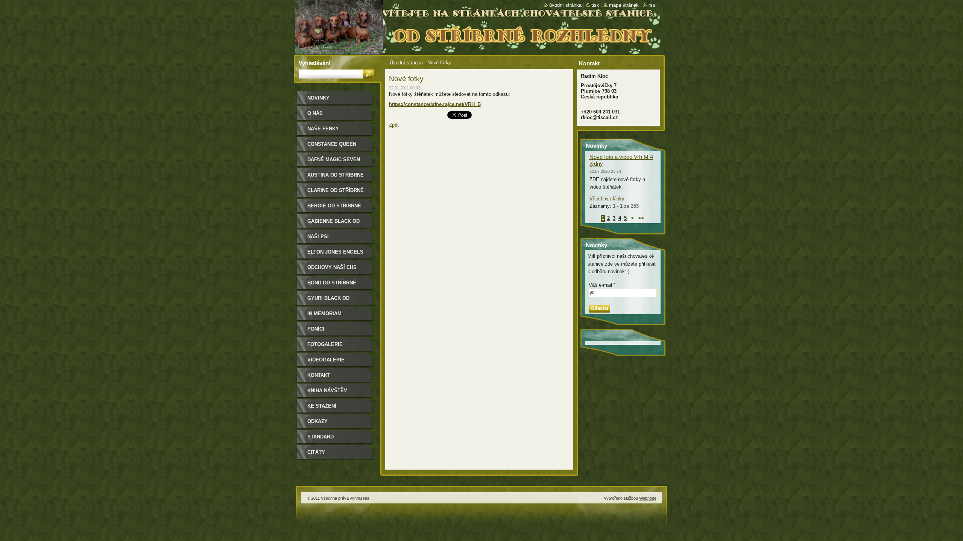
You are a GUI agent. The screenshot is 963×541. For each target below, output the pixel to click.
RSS (652, 5)
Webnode (647, 498)
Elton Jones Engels (335, 252)
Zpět (394, 125)
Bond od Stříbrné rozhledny (331, 285)
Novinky (318, 98)
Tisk (595, 5)
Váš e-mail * (602, 285)
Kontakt (318, 375)
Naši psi (318, 236)
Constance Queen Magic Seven (331, 146)
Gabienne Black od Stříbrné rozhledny (335, 223)
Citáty (316, 452)
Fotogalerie (325, 344)
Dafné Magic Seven (333, 159)
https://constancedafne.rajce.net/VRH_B (435, 104)
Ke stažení (321, 406)
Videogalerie (326, 360)
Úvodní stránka (406, 62)
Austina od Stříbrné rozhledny (335, 177)
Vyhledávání (314, 63)
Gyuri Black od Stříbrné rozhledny (335, 300)
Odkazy (317, 421)
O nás (315, 113)
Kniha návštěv (327, 390)
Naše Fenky (323, 128)
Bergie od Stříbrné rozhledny (334, 208)
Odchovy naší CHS (332, 267)
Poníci (315, 329)
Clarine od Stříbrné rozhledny (335, 192)
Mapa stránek (624, 5)
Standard (320, 437)
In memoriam (324, 313)
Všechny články (606, 198)
